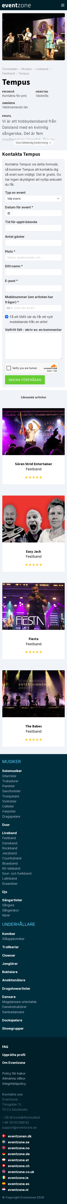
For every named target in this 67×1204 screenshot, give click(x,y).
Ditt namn (14, 266)
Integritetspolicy (14, 1083)
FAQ (5, 1047)
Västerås (42, 96)
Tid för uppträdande (21, 222)
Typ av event (15, 192)
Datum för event (19, 207)
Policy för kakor (14, 1073)
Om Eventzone (13, 1063)
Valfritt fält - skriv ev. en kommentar (33, 330)
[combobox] (33, 257)
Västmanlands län (15, 107)
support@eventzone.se (19, 1127)
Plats (10, 251)
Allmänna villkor (13, 1078)
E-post (11, 281)
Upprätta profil (13, 1055)
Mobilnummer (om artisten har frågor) (29, 299)
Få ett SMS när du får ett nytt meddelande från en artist (31, 319)
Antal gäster (15, 236)
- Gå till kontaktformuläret (21, 1117)
